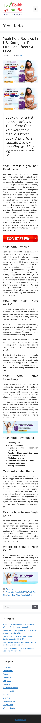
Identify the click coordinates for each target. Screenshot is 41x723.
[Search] (35, 607)
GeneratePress (20, 720)
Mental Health (8, 691)
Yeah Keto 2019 (21, 592)
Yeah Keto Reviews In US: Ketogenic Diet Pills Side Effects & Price (20, 44)
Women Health (9, 708)
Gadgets (6, 674)
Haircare (6, 684)
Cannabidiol (8, 671)
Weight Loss (10, 589)
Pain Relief (7, 695)
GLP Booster (8, 681)
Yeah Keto (10, 592)
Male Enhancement (10, 688)
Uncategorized (9, 701)
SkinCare (6, 698)
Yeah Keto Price (13, 595)
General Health (9, 678)
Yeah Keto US (26, 595)
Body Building (8, 667)
